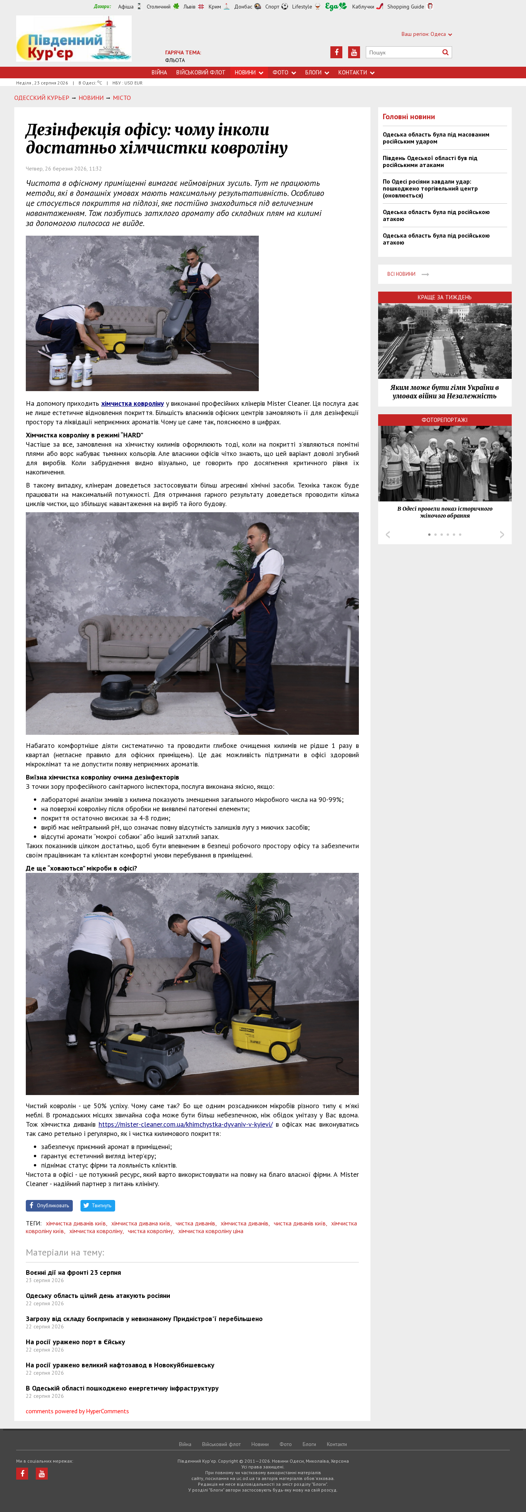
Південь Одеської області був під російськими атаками (430, 161)
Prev (388, 534)
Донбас (243, 6)
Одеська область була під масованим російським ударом (436, 137)
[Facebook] (336, 52)
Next (502, 534)
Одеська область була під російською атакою (436, 215)
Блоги (313, 72)
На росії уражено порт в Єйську (75, 1341)
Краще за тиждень (445, 297)
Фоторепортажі (445, 420)
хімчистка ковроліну (132, 403)
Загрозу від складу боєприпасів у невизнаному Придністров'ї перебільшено (144, 1318)
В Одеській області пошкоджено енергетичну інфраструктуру (122, 1388)
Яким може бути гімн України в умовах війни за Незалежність (444, 391)
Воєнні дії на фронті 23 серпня (73, 1272)
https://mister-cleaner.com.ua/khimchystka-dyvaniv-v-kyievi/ (186, 1124)
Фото (280, 72)
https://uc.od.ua (74, 41)
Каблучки (363, 6)
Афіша (126, 6)
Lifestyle (302, 6)
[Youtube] (354, 52)
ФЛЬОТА (175, 60)
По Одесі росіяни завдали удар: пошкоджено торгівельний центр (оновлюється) (430, 188)
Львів (190, 6)
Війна (159, 72)
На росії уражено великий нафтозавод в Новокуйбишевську (120, 1364)
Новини (245, 72)
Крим (215, 6)
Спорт (272, 6)
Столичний (159, 6)
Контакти (352, 72)
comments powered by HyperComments (77, 1411)
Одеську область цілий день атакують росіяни (98, 1295)
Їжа (336, 6)
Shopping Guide (405, 6)
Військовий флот (201, 72)
